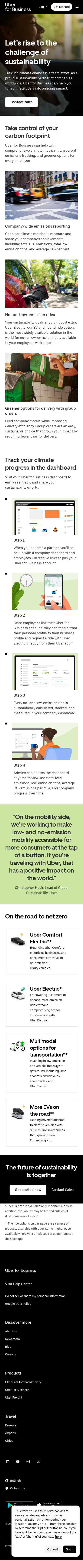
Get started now (28, 1190)
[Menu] (77, 7)
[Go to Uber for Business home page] (18, 7)
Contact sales (21, 102)
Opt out (52, 1549)
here (58, 1536)
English (15, 1480)
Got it (70, 1549)
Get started (61, 7)
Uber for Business (20, 1270)
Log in (43, 7)
